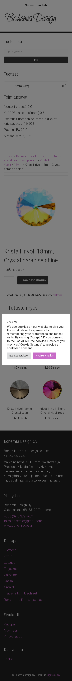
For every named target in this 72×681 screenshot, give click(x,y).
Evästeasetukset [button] (18, 355)
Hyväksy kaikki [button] (45, 355)
